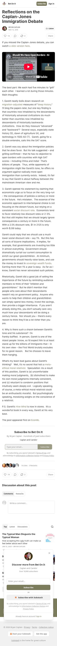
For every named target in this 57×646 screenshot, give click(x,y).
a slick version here (19, 46)
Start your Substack (21, 634)
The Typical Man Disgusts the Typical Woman (18, 536)
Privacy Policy (28, 609)
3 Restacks (33, 465)
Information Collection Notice (33, 606)
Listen (51, 28)
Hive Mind (21, 406)
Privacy (27, 627)
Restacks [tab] (19, 494)
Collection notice (46, 627)
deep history (44, 104)
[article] (28, 542)
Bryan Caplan (14, 27)
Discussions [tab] (22, 527)
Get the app (41, 634)
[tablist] (13, 493)
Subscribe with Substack (30, 597)
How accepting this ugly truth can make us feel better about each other (21, 542)
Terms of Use (41, 603)
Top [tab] (5, 527)
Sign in (51, 4)
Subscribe (42, 4)
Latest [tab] (12, 527)
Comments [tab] (8, 494)
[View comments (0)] (15, 36)
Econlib (35, 420)
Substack (15, 640)
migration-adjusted (12, 104)
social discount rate (24, 210)
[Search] (52, 526)
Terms (34, 627)
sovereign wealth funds (38, 263)
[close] (49, 553)
